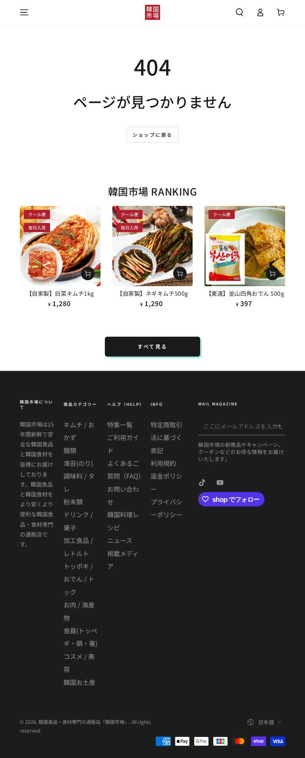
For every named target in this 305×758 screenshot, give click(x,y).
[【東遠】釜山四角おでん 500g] (245, 246)
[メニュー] (24, 12)
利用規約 (163, 463)
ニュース (119, 540)
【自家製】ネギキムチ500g (152, 293)
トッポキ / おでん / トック (79, 579)
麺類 (70, 450)
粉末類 (73, 501)
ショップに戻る (153, 134)
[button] (239, 12)
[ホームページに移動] (152, 12)
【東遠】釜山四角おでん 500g (245, 293)
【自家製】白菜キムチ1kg (60, 293)
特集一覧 (120, 424)
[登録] (280, 426)
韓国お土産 (79, 682)
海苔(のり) (78, 463)
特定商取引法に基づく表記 (166, 437)
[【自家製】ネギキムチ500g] (152, 246)
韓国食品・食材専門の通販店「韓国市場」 (84, 721)
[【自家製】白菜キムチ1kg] (60, 246)
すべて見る (152, 346)
